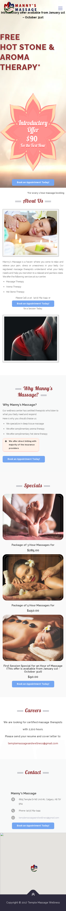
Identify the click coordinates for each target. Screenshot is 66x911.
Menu (60, 8)
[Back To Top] (33, 894)
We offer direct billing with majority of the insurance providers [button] (22, 444)
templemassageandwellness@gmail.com (33, 743)
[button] (34, 868)
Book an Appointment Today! (33, 182)
